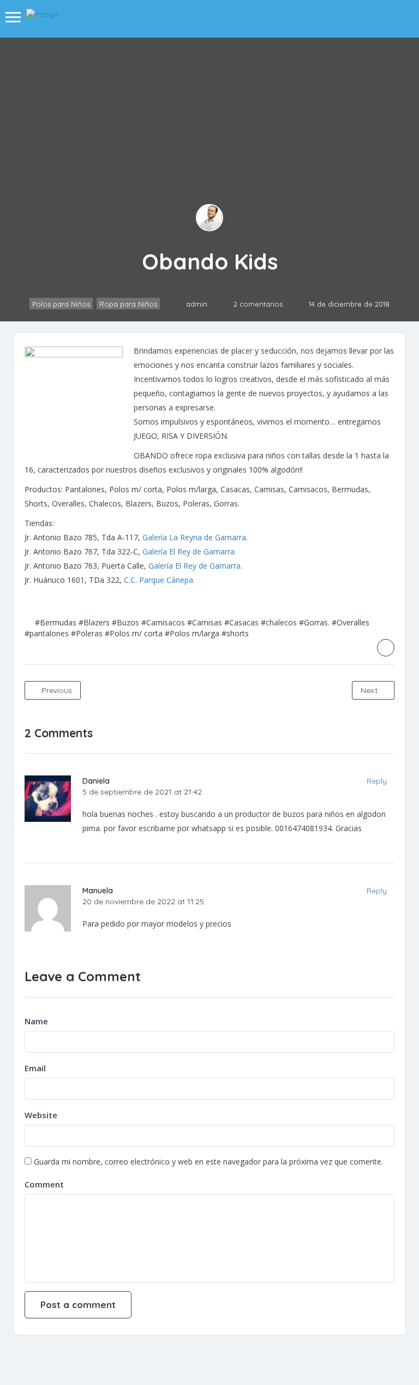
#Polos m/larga (192, 633)
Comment (44, 1184)
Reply (377, 781)
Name (36, 1021)
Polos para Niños (61, 303)
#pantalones (47, 633)
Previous (55, 690)
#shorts (235, 633)
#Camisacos (163, 622)
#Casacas (241, 622)
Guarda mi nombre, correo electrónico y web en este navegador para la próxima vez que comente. (208, 1161)
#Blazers (94, 622)
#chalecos (279, 622)
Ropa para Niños (128, 303)
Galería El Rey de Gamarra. (189, 551)
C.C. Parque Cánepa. (159, 580)
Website (41, 1114)
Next (370, 690)
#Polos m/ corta (134, 633)
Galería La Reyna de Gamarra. (195, 537)
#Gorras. (314, 622)
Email (35, 1067)
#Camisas (204, 622)
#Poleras (87, 633)
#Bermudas (55, 622)
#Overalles (350, 622)
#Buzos (125, 622)
